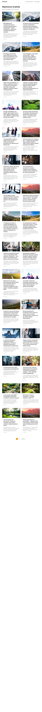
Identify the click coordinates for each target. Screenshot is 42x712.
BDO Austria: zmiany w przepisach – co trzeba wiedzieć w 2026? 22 (28, 396)
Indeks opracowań (29, 1)
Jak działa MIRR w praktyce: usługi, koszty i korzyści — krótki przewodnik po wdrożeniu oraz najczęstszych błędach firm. (10, 141)
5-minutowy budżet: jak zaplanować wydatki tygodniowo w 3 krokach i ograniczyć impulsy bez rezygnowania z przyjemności (10, 342)
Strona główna (37, 1)
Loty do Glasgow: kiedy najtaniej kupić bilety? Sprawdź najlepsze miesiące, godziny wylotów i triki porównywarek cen (11, 198)
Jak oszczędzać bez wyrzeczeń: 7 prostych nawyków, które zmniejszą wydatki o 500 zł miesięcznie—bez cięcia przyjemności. (30, 169)
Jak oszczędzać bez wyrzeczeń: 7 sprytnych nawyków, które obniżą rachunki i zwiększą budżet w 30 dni (10, 422)
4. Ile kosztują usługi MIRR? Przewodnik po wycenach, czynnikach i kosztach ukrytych (11, 396)
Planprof (4, 1)
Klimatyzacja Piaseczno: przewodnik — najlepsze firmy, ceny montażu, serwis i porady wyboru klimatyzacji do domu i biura (30, 422)
